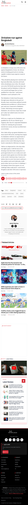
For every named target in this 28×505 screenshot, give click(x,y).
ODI (17, 193)
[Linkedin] (21, 439)
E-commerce (4, 464)
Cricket (19, 190)
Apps (3, 294)
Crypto (2, 479)
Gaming (4, 270)
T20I (15, 196)
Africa (6, 190)
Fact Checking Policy (17, 498)
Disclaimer (17, 479)
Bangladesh (13, 190)
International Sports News (8, 193)
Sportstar (9, 196)
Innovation (3, 462)
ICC (24, 190)
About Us (17, 475)
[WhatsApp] (16, 204)
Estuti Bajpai (3, 266)
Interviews (3, 460)
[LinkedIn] (13, 204)
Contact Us (17, 477)
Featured (3, 482)
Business (4, 246)
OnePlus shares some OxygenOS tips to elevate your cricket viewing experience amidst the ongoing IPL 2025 (13, 311)
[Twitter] (10, 439)
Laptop (16, 462)
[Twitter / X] (10, 204)
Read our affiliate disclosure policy (16, 493)
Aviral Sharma (14, 223)
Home (2, 5)
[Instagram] (12, 226)
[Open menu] (25, 2)
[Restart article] (2, 182)
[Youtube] (17, 439)
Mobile (16, 464)
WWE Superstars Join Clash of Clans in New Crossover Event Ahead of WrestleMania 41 (13, 287)
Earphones (17, 460)
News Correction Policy (6, 498)
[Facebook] (6, 204)
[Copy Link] (19, 204)
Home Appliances (5, 468)
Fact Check (3, 477)
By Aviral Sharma (9, 44)
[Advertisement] (14, 21)
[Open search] (22, 2)
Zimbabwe (21, 196)
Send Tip (5, 452)
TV (15, 468)
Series (21, 193)
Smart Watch (18, 466)
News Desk (3, 290)
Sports (6, 5)
